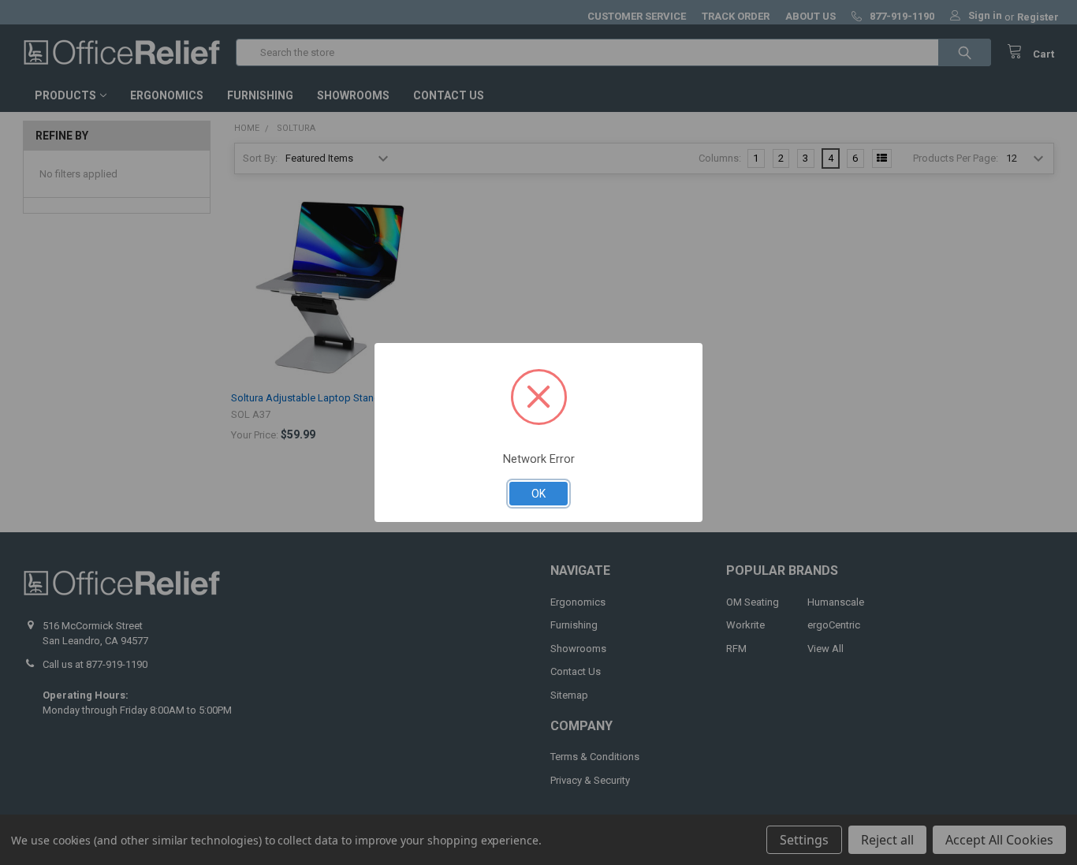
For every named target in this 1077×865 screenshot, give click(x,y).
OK (538, 493)
